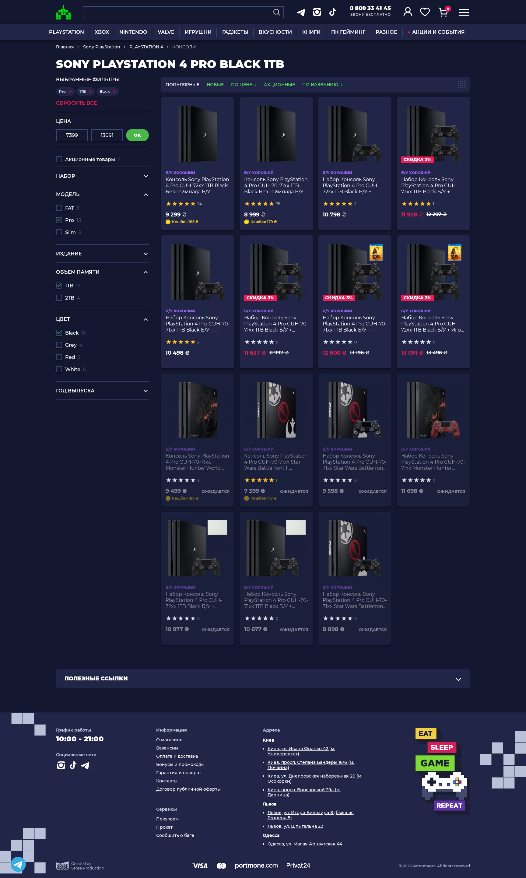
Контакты (166, 781)
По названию (320, 84)
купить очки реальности (87, 438)
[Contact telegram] (86, 766)
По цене (242, 84)
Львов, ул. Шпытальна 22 (295, 826)
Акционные (279, 84)
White (75, 369)
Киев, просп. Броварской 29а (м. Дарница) (304, 792)
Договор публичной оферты (188, 789)
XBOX (102, 32)
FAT (72, 208)
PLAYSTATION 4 (146, 47)
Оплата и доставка (177, 756)
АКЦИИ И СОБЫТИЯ (438, 32)
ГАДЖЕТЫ (235, 32)
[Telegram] (18, 864)
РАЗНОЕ (386, 32)
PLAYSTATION (66, 32)
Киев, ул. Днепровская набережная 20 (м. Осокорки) (315, 779)
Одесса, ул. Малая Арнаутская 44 (305, 844)
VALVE (166, 32)
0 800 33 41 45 (370, 8)
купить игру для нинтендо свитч (97, 415)
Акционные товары (93, 159)
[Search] (276, 12)
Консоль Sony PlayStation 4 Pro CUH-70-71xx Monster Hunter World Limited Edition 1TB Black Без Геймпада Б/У (197, 462)
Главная (65, 47)
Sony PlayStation (101, 47)
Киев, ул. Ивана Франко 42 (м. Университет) (301, 751)
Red (72, 357)
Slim (73, 232)
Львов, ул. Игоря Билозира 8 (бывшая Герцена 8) (311, 815)
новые (215, 84)
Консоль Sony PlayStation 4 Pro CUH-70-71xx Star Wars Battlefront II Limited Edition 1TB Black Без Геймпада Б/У (276, 462)
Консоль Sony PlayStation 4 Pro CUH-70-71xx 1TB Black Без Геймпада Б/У (276, 186)
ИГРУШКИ (198, 32)
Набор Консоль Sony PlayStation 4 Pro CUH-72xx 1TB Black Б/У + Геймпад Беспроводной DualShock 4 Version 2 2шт (431, 186)
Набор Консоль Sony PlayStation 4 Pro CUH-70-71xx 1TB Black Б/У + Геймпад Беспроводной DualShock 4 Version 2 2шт (276, 324)
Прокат (164, 827)
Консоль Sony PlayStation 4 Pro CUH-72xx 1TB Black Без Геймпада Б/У (197, 186)
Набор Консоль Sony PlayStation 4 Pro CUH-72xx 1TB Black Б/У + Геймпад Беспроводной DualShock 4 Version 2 (353, 186)
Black (75, 333)
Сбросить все (76, 103)
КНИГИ (311, 32)
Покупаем (167, 819)
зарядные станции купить (89, 426)
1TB (72, 286)
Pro (73, 220)
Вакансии (167, 748)
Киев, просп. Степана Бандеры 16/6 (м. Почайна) (311, 765)
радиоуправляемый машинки (94, 420)
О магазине (169, 740)
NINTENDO (133, 32)
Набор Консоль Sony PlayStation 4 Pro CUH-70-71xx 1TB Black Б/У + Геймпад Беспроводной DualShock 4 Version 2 (198, 324)
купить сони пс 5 (77, 409)
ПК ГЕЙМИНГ (348, 32)
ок (137, 135)
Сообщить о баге (175, 835)
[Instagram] (62, 766)
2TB (72, 298)
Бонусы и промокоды (180, 764)
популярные (182, 84)
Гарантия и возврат (178, 772)
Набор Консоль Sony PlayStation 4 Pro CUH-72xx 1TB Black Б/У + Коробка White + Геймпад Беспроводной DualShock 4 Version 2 (196, 600)
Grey (73, 345)
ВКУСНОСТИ (275, 32)
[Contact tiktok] (74, 766)
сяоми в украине (77, 432)
